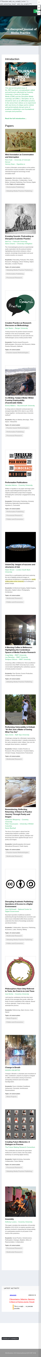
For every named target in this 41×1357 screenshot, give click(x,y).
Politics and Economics (14, 519)
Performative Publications (16, 482)
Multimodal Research (14, 598)
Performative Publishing (15, 187)
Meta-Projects (11, 1018)
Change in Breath (12, 1067)
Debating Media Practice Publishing (19, 191)
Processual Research (14, 277)
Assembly (9, 1219)
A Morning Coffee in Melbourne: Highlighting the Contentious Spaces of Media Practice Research (20, 649)
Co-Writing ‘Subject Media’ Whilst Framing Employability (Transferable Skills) (19, 400)
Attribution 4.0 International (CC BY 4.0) (20, 1353)
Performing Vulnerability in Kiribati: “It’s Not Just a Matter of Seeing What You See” (20, 729)
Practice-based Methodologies (17, 352)
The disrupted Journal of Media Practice (20, 30)
